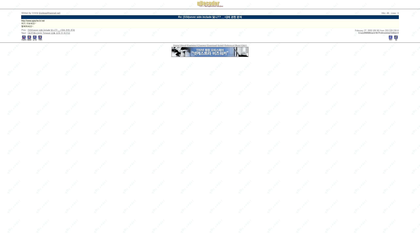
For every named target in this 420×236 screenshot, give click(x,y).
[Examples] (192, 45)
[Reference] (229, 45)
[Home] (176, 45)
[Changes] (201, 45)
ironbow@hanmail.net (49, 13)
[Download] (212, 45)
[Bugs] (238, 45)
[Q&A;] (244, 45)
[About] (183, 45)
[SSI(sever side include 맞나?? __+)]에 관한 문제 (51, 30)
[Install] (221, 45)
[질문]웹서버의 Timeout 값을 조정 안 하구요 (49, 33)
